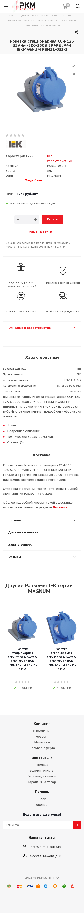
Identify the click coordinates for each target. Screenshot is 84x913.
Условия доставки (42, 776)
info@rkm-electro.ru (45, 847)
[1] (7, 135)
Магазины (42, 742)
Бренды (42, 805)
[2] (11, 135)
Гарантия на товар (42, 782)
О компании (42, 731)
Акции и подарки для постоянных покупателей (21, 284)
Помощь (42, 765)
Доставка (60, 507)
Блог (42, 799)
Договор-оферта (42, 748)
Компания (42, 724)
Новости (42, 736)
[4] (19, 135)
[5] (23, 135)
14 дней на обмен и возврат (21, 311)
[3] (15, 135)
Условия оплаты (42, 770)
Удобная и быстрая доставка (63, 311)
